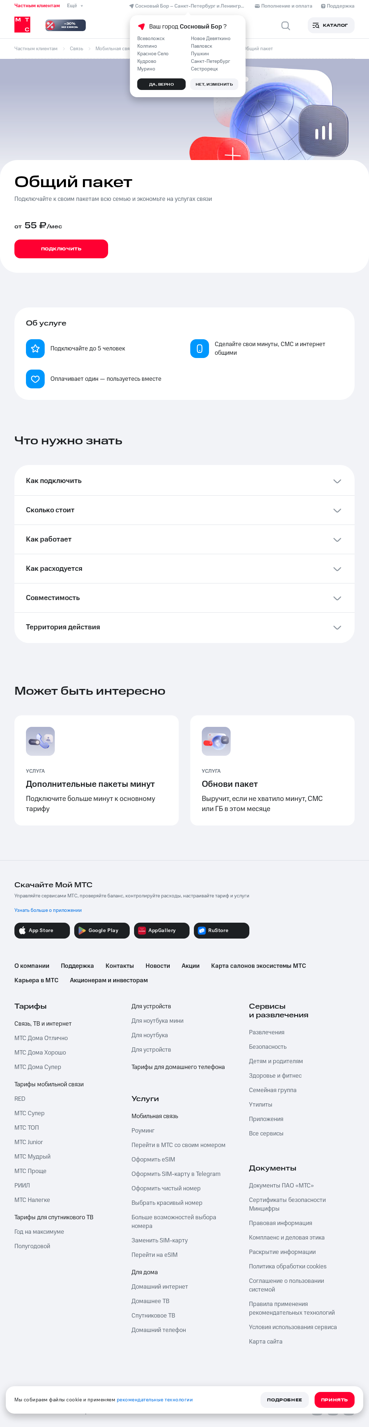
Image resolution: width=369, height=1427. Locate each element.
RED (19, 1099)
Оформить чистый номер (166, 1188)
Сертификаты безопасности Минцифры (287, 1204)
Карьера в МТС (36, 980)
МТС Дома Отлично (41, 1038)
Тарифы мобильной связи (49, 1084)
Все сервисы (266, 1133)
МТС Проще (30, 1171)
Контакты (120, 966)
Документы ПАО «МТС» (281, 1185)
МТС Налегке (32, 1200)
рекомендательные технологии (155, 1400)
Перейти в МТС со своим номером (179, 1145)
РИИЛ (22, 1185)
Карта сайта (266, 1341)
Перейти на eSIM (155, 1255)
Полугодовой (32, 1246)
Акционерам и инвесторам (109, 980)
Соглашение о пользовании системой (286, 1285)
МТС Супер (29, 1113)
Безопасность (267, 1047)
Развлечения (266, 1032)
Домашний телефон (159, 1330)
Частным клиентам (37, 5)
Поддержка (77, 966)
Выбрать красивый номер (167, 1203)
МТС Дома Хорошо (40, 1052)
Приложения (266, 1119)
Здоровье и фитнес (275, 1076)
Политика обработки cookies (287, 1266)
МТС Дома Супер (37, 1067)
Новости (158, 966)
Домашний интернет (160, 1286)
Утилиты (260, 1104)
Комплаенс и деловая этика (287, 1237)
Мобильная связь (155, 1116)
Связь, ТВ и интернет (43, 1023)
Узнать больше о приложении (48, 910)
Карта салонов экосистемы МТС (258, 966)
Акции (191, 966)
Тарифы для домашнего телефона (178, 1067)
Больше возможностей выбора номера (174, 1221)
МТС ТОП (26, 1128)
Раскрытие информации (282, 1252)
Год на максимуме (39, 1232)
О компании (31, 966)
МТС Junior (28, 1142)
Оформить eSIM (153, 1159)
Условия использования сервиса (293, 1327)
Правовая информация (280, 1223)
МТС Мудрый (32, 1156)
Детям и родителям (276, 1061)
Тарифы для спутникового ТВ (53, 1217)
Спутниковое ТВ (153, 1315)
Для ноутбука (150, 1035)
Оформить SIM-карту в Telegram (176, 1174)
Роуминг (143, 1130)
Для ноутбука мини (157, 1021)
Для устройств (151, 1006)
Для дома (145, 1272)
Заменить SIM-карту (160, 1240)
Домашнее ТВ (150, 1301)
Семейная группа (273, 1090)
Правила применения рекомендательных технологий (292, 1308)
